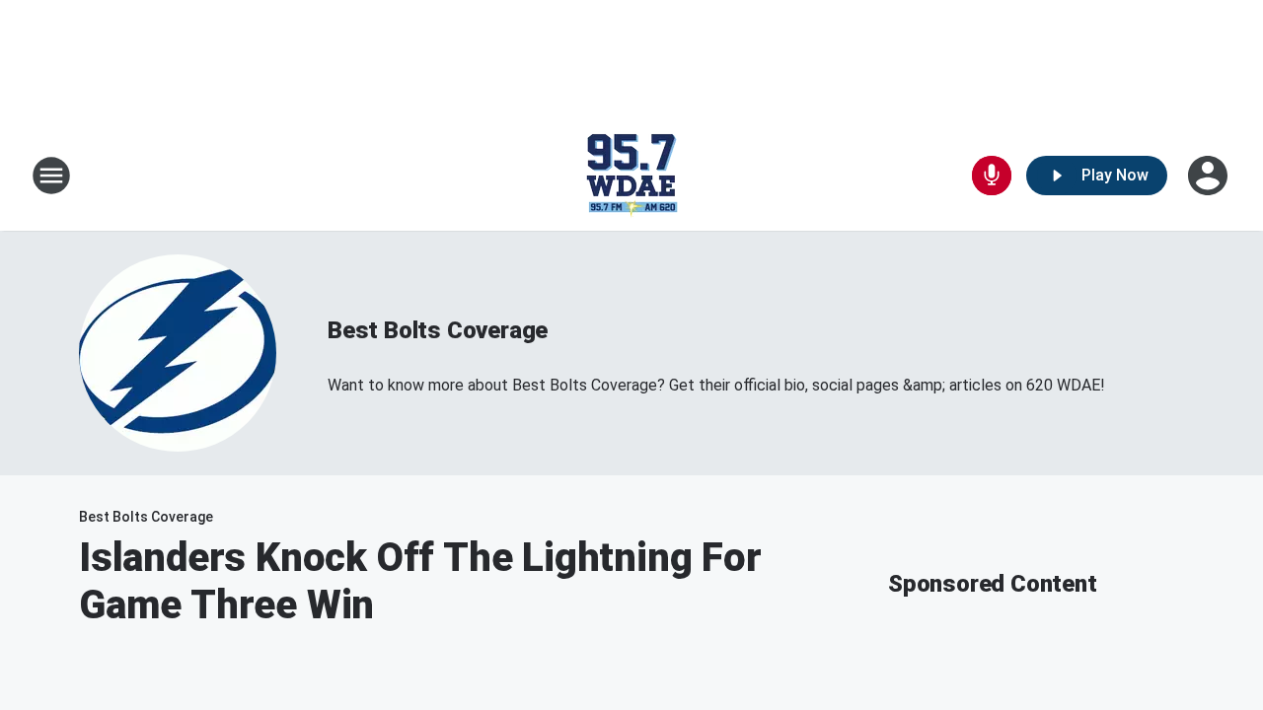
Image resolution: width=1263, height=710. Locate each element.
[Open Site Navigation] (51, 175)
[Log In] (1209, 175)
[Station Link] (631, 175)
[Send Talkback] (991, 175)
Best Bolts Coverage (438, 330)
